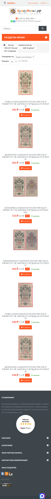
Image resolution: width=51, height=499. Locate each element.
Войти (43, 3)
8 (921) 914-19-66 (24, 20)
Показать (5, 61)
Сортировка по (8, 56)
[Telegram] (14, 20)
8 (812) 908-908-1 (26, 18)
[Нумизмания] (25, 11)
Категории (7, 445)
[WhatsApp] (12, 20)
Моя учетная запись (12, 453)
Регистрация (33, 3)
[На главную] (4, 45)
